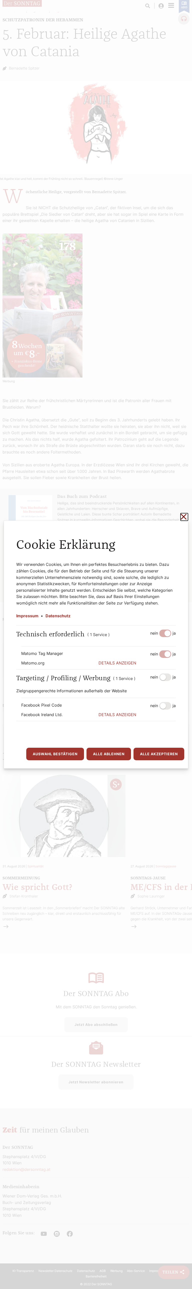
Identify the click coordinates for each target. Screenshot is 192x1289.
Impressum (27, 615)
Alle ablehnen (108, 754)
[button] (137, 663)
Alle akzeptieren (159, 754)
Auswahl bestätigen (55, 754)
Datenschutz (58, 615)
